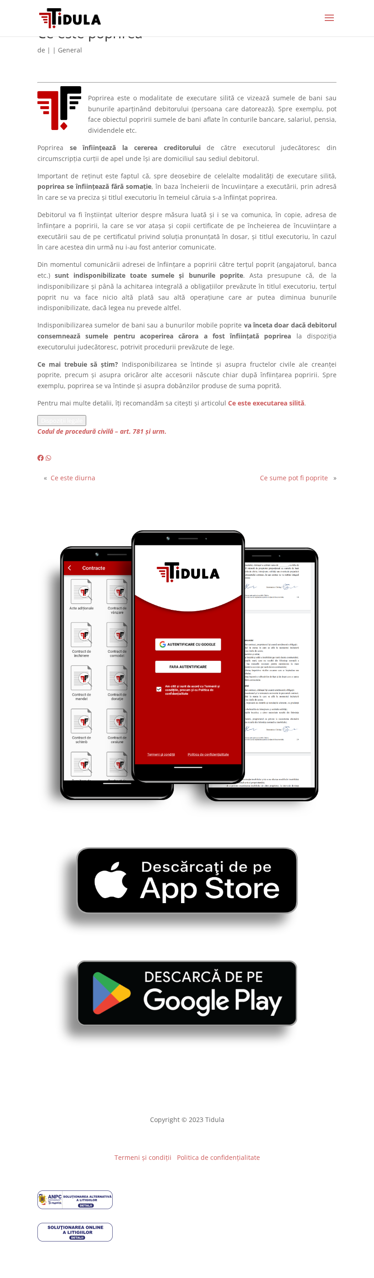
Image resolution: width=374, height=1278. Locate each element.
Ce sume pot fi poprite (294, 477)
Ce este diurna (73, 477)
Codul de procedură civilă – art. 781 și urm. (101, 431)
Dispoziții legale (62, 420)
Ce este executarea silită (266, 403)
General (70, 50)
